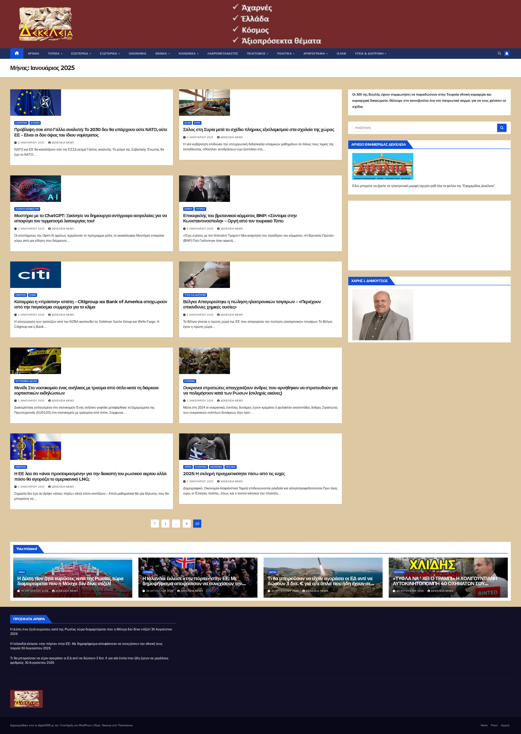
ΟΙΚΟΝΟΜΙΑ (138, 53)
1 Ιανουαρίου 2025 (31, 314)
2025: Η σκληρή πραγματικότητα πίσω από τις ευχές (234, 473)
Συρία (197, 123)
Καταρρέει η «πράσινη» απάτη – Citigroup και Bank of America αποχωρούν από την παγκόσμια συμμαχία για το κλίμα (90, 304)
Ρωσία (22, 572)
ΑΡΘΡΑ (188, 467)
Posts (494, 725)
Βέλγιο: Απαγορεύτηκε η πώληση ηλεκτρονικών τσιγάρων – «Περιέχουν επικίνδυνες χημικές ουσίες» (252, 304)
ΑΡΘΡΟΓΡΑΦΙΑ (314, 53)
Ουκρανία (189, 381)
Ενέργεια (20, 295)
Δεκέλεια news (63, 142)
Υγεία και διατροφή (195, 295)
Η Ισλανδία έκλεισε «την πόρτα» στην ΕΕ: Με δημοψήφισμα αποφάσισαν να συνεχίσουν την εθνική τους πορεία (192, 583)
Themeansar (125, 725)
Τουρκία (200, 209)
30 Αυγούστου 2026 (35, 591)
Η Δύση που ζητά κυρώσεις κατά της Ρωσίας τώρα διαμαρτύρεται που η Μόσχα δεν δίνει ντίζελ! (70, 580)
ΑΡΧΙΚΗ (33, 53)
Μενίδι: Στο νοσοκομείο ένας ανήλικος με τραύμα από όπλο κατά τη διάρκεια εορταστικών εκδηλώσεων (86, 390)
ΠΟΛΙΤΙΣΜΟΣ (257, 53)
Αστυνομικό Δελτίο (26, 381)
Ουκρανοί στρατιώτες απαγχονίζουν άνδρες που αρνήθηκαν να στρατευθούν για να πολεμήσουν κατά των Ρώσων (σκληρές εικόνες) (260, 390)
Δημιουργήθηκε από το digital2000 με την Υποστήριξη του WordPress (51, 725)
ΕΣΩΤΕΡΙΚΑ (80, 53)
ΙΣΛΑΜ (341, 53)
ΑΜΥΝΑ (272, 572)
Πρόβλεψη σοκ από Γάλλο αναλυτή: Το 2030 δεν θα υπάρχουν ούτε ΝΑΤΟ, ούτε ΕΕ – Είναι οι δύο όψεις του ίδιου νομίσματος (90, 132)
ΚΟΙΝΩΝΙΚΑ (188, 53)
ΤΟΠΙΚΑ (54, 53)
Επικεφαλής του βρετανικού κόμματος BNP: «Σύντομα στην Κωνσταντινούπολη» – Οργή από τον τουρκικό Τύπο (240, 218)
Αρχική (505, 725)
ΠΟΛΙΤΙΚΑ (285, 53)
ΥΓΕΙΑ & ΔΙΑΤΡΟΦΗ (369, 53)
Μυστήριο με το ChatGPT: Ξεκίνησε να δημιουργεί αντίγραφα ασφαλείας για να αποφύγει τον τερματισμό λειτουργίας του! (90, 218)
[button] (499, 53)
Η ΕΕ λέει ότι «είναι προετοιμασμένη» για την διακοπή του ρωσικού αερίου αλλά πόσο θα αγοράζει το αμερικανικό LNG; (90, 476)
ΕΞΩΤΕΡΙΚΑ (109, 53)
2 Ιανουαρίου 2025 (31, 142)
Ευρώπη (35, 123)
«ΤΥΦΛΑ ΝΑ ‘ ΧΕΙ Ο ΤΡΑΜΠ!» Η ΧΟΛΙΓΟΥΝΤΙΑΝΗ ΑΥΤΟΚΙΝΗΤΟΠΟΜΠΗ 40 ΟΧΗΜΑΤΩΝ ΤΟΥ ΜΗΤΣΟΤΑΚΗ (445, 583)
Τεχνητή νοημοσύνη (27, 209)
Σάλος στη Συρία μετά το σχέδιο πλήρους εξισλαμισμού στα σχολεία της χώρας (258, 129)
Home (484, 725)
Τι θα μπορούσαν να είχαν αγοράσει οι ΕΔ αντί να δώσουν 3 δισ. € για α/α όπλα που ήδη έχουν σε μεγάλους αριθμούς (320, 583)
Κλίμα (32, 295)
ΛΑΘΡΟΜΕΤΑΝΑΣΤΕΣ (222, 53)
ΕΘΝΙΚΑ (161, 53)
